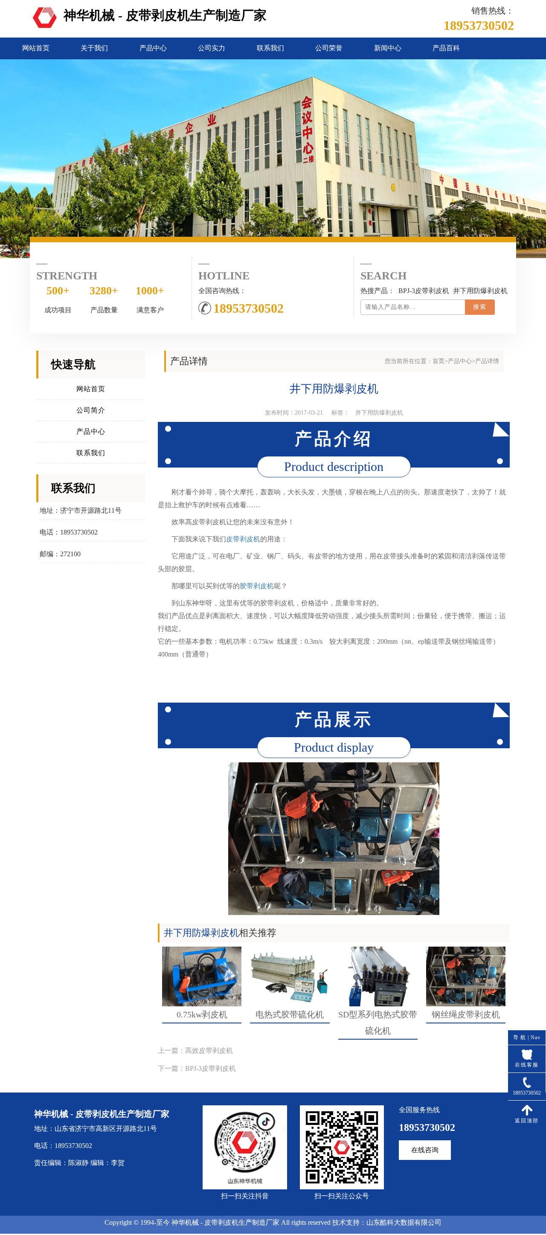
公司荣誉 (329, 48)
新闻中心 (387, 48)
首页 (438, 361)
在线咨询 (425, 1150)
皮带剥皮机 (243, 539)
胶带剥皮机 (257, 586)
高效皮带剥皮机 (209, 1050)
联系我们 (270, 48)
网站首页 (35, 48)
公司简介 (90, 410)
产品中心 (153, 48)
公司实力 (211, 48)
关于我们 (94, 48)
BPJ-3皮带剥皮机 (210, 1068)
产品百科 (446, 48)
